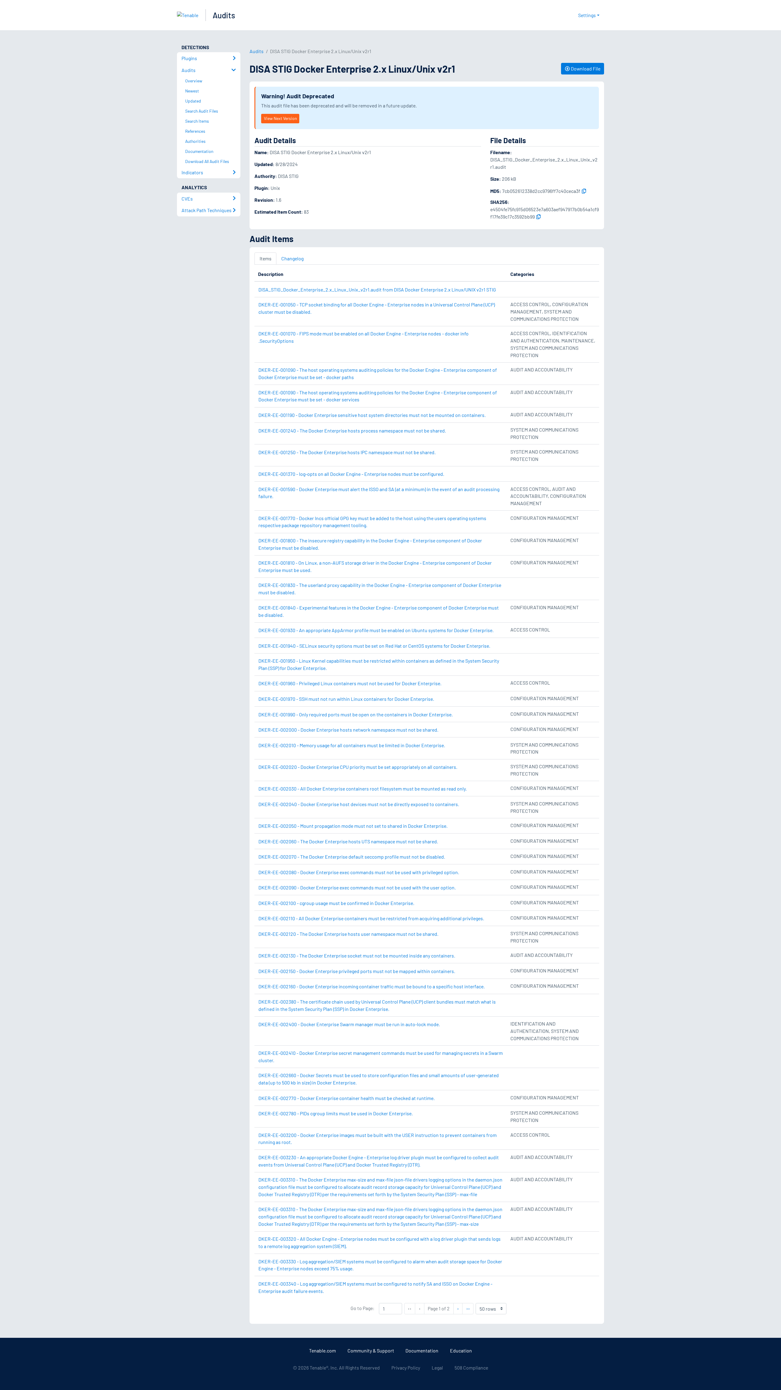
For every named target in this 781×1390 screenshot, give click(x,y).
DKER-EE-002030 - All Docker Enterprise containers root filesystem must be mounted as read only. (362, 788)
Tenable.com (322, 1350)
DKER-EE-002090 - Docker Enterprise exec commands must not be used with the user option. (357, 887)
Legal (437, 1367)
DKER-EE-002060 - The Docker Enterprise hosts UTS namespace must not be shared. (348, 841)
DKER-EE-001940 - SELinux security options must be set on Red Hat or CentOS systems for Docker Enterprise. (374, 646)
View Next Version (280, 118)
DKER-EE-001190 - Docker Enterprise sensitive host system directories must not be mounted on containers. (372, 415)
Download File (585, 68)
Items (266, 258)
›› (469, 1308)
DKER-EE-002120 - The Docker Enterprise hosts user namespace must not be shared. (348, 934)
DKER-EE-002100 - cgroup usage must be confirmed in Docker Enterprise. (336, 903)
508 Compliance (471, 1367)
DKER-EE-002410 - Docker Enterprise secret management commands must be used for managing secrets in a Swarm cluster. (380, 1056)
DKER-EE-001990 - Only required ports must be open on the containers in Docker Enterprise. (355, 714)
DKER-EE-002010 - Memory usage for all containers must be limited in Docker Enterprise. (351, 745)
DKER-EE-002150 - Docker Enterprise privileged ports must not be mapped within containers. (356, 971)
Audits (224, 15)
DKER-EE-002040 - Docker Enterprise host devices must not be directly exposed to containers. (358, 804)
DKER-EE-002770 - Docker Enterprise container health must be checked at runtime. (346, 1098)
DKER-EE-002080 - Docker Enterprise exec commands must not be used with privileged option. (358, 872)
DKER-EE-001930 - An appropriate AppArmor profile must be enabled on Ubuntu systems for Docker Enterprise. (376, 630)
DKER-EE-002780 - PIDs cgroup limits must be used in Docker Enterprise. (335, 1113)
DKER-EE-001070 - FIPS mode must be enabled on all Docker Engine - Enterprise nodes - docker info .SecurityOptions (363, 337)
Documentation (421, 1350)
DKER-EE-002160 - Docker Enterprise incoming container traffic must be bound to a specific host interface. (371, 986)
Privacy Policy (405, 1367)
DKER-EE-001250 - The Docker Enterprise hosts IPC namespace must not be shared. (347, 452)
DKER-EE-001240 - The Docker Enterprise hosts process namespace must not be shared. (352, 430)
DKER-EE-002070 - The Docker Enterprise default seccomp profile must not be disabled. (351, 857)
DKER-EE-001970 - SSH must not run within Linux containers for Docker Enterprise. (346, 699)
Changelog (292, 258)
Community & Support (370, 1350)
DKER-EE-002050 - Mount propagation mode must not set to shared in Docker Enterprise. (353, 826)
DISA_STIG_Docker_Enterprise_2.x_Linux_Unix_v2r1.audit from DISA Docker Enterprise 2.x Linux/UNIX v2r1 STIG (377, 289)
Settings (587, 15)
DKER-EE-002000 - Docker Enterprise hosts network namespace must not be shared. (348, 730)
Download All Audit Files (207, 161)
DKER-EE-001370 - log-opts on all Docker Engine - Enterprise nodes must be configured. (351, 474)
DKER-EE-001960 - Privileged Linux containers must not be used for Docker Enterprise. (349, 683)
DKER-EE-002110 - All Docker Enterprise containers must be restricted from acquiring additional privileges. (371, 918)
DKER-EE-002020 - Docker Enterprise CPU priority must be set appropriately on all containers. (357, 767)
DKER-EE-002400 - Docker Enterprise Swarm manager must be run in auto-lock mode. (349, 1024)
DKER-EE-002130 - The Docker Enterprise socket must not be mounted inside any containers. (356, 955)
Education (461, 1350)
